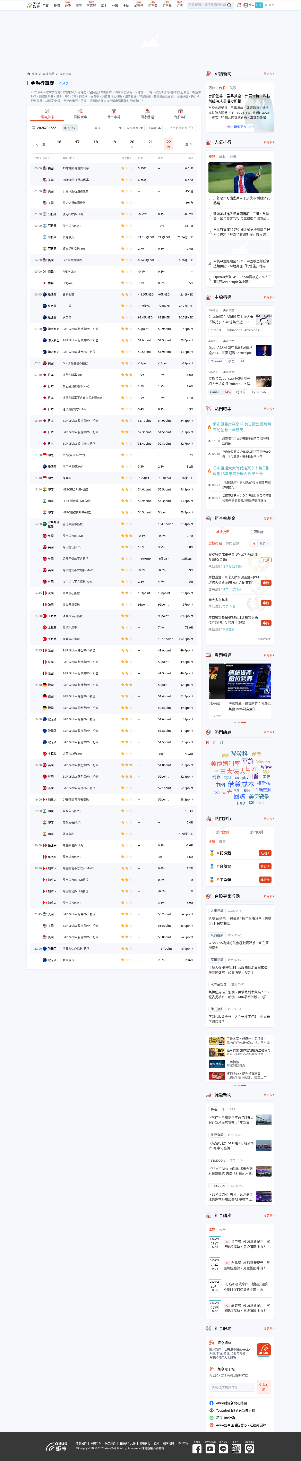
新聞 (57, 5)
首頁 (46, 5)
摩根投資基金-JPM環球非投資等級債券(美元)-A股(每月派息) (233, 620)
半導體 (225, 879)
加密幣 (138, 5)
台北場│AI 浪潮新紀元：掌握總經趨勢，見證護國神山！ (247, 1265)
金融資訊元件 (128, 1443)
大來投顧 (217, 910)
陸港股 (91, 5)
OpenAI (216, 361)
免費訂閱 (263, 1387)
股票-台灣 (229, 606)
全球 (126, 5)
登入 (251, 5)
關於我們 (81, 1443)
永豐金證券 (219, 984)
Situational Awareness (244, 330)
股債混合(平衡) (232, 566)
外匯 (115, 5)
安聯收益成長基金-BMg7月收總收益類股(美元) (233, 557)
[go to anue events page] (238, 5)
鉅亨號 (167, 5)
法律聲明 (183, 1443)
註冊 (258, 5)
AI (242, 361)
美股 (79, 5)
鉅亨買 (152, 5)
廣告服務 (110, 1443)
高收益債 (228, 629)
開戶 (266, 560)
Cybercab (259, 392)
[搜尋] (191, 128)
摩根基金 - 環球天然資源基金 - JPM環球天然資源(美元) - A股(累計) (233, 580)
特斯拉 (241, 392)
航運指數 (217, 1135)
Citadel (216, 330)
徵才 (156, 1443)
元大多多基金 (218, 600)
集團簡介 (96, 1443)
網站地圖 (168, 1443)
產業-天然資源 (232, 589)
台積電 (225, 866)
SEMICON (218, 1160)
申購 (266, 583)
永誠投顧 (217, 935)
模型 (231, 361)
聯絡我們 (144, 1443)
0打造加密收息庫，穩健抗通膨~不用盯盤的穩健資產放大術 (247, 1287)
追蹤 (264, 853)
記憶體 (225, 853)
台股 (68, 5)
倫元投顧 (217, 1009)
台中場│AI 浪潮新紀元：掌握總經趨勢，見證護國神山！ (247, 1244)
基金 (104, 5)
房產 (214, 1109)
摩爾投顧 (217, 960)
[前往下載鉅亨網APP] (262, 1350)
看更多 (268, 73)
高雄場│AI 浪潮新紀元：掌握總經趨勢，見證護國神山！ (247, 1308)
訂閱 (180, 5)
